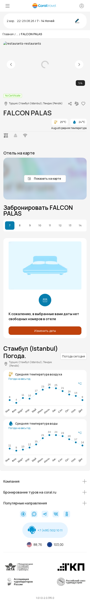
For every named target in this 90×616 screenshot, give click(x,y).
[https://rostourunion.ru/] (71, 585)
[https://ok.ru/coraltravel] (66, 514)
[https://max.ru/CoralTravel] (34, 514)
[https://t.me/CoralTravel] (45, 514)
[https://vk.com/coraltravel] (56, 514)
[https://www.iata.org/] (19, 570)
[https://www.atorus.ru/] (19, 585)
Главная (8, 34)
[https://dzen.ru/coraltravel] (23, 514)
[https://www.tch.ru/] (71, 570)
